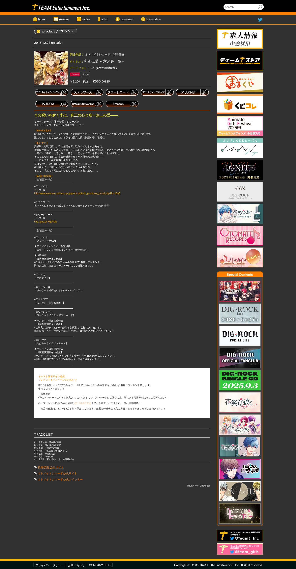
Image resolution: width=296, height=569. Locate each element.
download (127, 19)
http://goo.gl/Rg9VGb (45, 221)
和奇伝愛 (118, 54)
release (64, 19)
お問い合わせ (76, 565)
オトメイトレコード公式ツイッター (60, 479)
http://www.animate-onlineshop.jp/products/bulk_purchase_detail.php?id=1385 (77, 193)
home (42, 19)
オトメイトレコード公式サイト (57, 473)
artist (104, 19)
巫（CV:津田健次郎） (104, 68)
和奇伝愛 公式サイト (51, 467)
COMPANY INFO (100, 565)
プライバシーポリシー (49, 565)
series (86, 19)
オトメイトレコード (97, 54)
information (153, 19)
